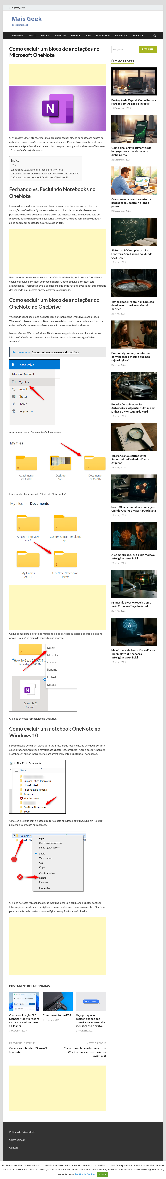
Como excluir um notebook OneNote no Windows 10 (40, 177)
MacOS (45, 35)
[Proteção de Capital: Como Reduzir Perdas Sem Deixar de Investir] (134, 96)
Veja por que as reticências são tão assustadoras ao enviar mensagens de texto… (90, 1020)
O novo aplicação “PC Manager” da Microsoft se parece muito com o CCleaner (24, 1020)
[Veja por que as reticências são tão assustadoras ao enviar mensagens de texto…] (91, 1011)
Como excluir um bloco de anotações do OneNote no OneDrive (46, 173)
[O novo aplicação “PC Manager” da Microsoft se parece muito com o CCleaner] (24, 1011)
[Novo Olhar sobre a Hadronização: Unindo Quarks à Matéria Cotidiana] (134, 503)
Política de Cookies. (85, 1174)
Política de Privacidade (22, 1131)
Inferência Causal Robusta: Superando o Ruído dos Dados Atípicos (130, 459)
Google (138, 35)
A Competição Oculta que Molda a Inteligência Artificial (133, 556)
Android (60, 35)
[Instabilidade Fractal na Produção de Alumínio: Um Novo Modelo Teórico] (134, 298)
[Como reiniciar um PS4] (58, 1011)
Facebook (121, 35)
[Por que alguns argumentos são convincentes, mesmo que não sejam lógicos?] (134, 349)
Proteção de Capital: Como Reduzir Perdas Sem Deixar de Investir (133, 101)
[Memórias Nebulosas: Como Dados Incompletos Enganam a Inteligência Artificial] (134, 646)
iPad (88, 35)
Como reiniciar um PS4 (57, 1015)
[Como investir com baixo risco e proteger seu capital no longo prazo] (134, 195)
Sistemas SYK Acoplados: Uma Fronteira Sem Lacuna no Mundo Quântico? (132, 254)
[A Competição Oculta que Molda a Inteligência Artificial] (134, 551)
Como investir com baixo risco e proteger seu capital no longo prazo (131, 202)
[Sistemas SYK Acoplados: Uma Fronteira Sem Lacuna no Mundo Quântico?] (134, 246)
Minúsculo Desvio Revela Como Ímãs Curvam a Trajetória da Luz (131, 604)
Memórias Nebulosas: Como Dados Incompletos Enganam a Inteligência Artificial (133, 654)
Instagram (103, 35)
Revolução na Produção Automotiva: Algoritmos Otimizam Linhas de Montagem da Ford (133, 408)
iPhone (75, 35)
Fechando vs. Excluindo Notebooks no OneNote (38, 169)
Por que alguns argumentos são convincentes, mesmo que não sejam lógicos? (131, 356)
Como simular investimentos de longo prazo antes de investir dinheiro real (131, 151)
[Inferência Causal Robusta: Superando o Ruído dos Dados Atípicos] (134, 452)
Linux (32, 35)
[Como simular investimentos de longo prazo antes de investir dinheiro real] (134, 144)
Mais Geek (27, 19)
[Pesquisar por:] (134, 49)
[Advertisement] (57, 74)
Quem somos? (17, 1139)
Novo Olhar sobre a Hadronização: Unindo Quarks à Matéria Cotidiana (133, 508)
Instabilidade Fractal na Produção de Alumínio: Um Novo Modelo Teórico (132, 305)
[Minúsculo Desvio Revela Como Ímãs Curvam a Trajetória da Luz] (134, 598)
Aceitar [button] (102, 1174)
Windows (18, 35)
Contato (13, 1147)
